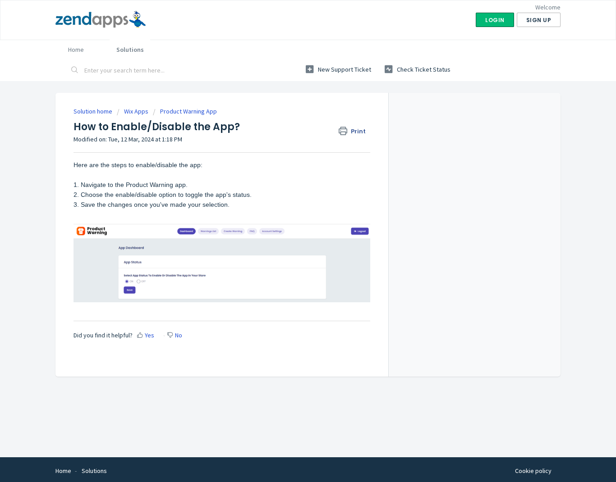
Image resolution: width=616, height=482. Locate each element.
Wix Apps (136, 111)
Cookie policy (533, 471)
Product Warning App (188, 111)
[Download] (291, 122)
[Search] (75, 71)
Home (76, 49)
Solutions (130, 49)
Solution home (94, 111)
